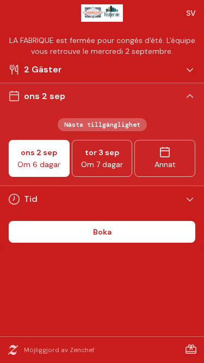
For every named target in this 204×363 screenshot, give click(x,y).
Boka (102, 232)
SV (191, 13)
